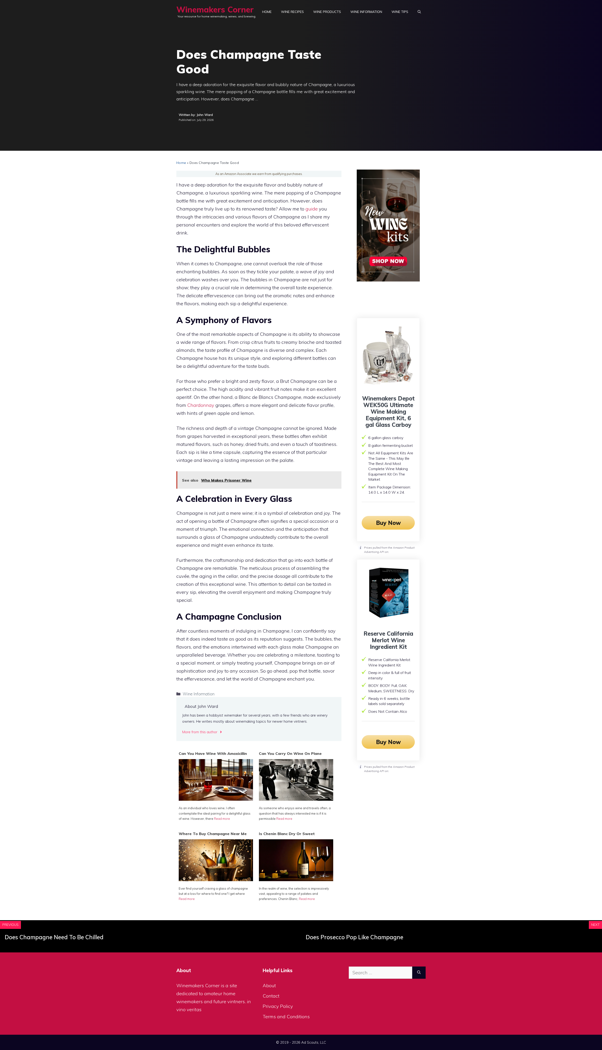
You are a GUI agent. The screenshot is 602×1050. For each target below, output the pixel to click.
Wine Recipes (292, 12)
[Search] (419, 973)
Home (267, 12)
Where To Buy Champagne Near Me (213, 833)
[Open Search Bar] (419, 12)
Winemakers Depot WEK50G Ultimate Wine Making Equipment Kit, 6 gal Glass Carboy (388, 411)
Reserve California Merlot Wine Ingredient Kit (388, 640)
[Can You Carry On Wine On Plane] (296, 799)
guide (311, 209)
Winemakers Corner (215, 9)
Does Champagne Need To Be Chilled (54, 937)
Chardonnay (200, 405)
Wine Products (327, 12)
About (269, 985)
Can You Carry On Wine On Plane (290, 753)
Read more (222, 818)
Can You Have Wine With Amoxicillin (213, 753)
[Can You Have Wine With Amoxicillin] (216, 799)
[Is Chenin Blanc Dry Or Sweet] (296, 879)
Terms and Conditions (286, 1016)
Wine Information (366, 12)
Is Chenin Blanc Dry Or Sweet (287, 833)
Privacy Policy (278, 1006)
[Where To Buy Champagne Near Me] (216, 879)
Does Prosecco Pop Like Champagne (354, 937)
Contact (271, 996)
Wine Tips (400, 12)
